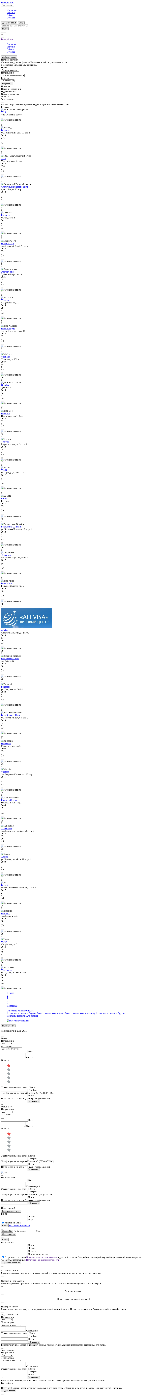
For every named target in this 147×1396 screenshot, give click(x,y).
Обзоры (10, 15)
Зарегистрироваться (11, 1211)
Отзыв (29, 1057)
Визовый (5, 687)
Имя (30, 1051)
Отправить (34, 1101)
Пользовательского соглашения (41, 1257)
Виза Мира (6, 583)
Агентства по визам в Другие (110, 1013)
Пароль (31, 1219)
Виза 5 (4, 885)
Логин (31, 1216)
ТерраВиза (6, 555)
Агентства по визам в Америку (80, 1013)
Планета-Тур (7, 243)
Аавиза (4, 857)
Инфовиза (6, 743)
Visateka (5, 772)
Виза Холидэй (8, 328)
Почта (31, 1095)
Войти (4, 1240)
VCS (3, 112)
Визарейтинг (7, 39)
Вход (21, 23)
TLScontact (6, 828)
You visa (5, 441)
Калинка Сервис (9, 800)
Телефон (32, 1090)
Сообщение (32, 1330)
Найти (4, 29)
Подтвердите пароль (38, 1254)
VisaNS (4, 470)
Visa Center (6, 970)
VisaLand (5, 357)
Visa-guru (5, 300)
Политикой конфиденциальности (42, 1260)
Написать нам (8, 1026)
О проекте (12, 10)
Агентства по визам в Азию (50, 1013)
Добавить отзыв (9, 23)
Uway (4, 941)
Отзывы (11, 17)
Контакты (12, 1016)
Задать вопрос (8, 1391)
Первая (10, 993)
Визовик (5, 913)
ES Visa (4, 498)
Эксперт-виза (7, 272)
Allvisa (4, 630)
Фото (38, 1231)
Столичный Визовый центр (14, 187)
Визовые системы (10, 658)
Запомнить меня (13, 1222)
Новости (21, 1016)
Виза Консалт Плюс (11, 715)
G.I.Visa (5, 385)
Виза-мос (5, 413)
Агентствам (32, 1016)
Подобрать (7, 84)
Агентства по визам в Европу (21, 1013)
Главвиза (5, 215)
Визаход (5, 130)
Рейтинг (11, 12)
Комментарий (33, 1186)
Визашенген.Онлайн (11, 526)
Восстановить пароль (19, 1225)
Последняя (12, 1006)
